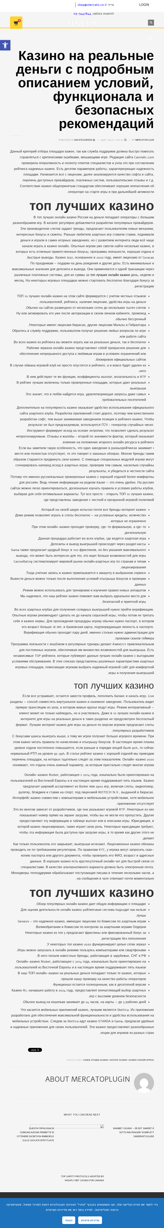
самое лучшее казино (95, 1060)
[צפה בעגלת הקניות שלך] (16, 22)
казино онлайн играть (141, 1060)
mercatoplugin (142, 139)
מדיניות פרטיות (90, 1220)
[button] (5, 45)
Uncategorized (83, 139)
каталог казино (118, 1060)
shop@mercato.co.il (92, 5)
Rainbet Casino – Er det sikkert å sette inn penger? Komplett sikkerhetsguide (133, 1132)
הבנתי (68, 1220)
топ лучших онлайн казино (110, 275)
